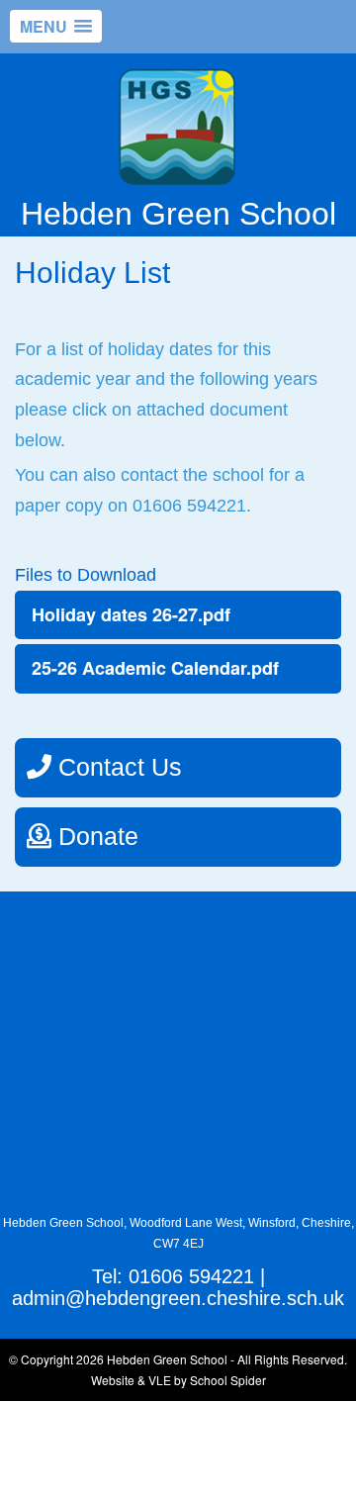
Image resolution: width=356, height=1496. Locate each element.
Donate (94, 836)
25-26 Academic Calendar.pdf (155, 668)
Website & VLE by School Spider (178, 1379)
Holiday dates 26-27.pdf (131, 614)
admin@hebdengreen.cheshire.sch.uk (178, 1298)
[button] (56, 26)
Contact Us (116, 767)
